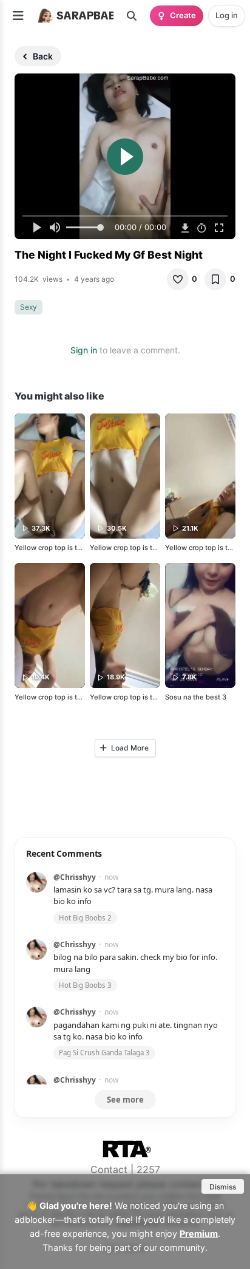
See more (125, 1099)
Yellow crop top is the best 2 (136, 547)
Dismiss (222, 1186)
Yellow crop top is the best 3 (136, 697)
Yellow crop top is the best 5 (61, 697)
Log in (226, 15)
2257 (148, 1169)
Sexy (28, 306)
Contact (108, 1169)
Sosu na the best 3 (195, 697)
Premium (199, 1233)
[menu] (18, 15)
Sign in (83, 350)
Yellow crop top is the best (58, 547)
